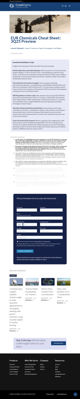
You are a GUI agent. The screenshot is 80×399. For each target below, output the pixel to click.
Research (12, 364)
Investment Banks (30, 369)
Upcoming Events (60, 374)
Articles (57, 364)
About (42, 364)
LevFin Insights (14, 371)
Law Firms (27, 371)
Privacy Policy (50, 394)
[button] (69, 6)
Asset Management (30, 364)
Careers (42, 369)
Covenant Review (15, 367)
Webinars (58, 376)
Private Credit (14, 374)
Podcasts (57, 371)
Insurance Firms (29, 367)
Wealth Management (31, 374)
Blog (56, 369)
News (56, 367)
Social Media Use (61, 394)
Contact (42, 367)
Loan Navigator (14, 369)
